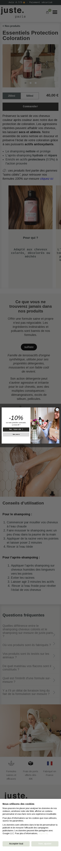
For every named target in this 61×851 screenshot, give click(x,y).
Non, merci (16, 434)
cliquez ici (43, 833)
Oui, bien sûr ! (16, 429)
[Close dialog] (57, 409)
